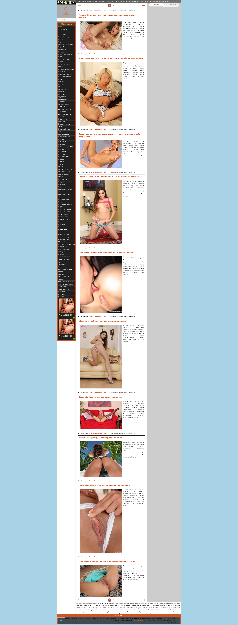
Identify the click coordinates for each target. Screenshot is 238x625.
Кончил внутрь (64, 149)
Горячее (61, 92)
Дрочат (61, 116)
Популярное (156, 4)
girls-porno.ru (138, 620)
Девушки (61, 106)
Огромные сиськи (65, 189)
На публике (62, 179)
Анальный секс (64, 32)
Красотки (62, 152)
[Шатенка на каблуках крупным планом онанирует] (101, 356)
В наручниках (63, 59)
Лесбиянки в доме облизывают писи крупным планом (105, 485)
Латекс (61, 162)
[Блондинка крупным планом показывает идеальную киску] (101, 581)
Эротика (61, 294)
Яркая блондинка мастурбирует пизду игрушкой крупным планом (111, 58)
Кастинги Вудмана (65, 146)
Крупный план (64, 157)
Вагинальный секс (65, 74)
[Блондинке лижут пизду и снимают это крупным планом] (101, 284)
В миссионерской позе (65, 56)
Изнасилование (64, 136)
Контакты (117, 616)
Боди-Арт (62, 47)
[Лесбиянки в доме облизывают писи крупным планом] (101, 521)
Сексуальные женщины (63, 241)
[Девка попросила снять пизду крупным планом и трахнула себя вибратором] (101, 154)
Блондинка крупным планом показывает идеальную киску (107, 561)
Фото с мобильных (65, 284)
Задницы (61, 131)
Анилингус (62, 34)
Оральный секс (64, 194)
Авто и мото (63, 29)
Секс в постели (64, 234)
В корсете (62, 52)
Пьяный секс (63, 219)
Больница (62, 49)
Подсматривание (64, 199)
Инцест (61, 139)
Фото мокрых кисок (66, 281)
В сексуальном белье (64, 65)
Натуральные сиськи (66, 182)
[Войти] (66, 11)
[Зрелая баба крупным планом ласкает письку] (101, 415)
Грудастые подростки (62, 98)
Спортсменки (63, 249)
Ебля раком (62, 119)
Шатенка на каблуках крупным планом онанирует (103, 321)
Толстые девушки (65, 257)
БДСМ (60, 39)
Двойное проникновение (64, 103)
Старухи (61, 252)
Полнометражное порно (65, 206)
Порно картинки (64, 212)
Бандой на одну (64, 37)
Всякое (61, 79)
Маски (60, 167)
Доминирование (64, 114)
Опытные (61, 192)
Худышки (62, 286)
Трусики (61, 264)
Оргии (60, 197)
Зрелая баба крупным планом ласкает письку (101, 397)
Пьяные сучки (63, 217)
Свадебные (62, 229)
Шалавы (61, 291)
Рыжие (61, 227)
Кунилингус (62, 159)
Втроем (61, 82)
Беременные (63, 42)
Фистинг (61, 274)
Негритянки (62, 184)
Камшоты (62, 141)
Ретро (60, 222)
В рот (60, 62)
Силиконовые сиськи (66, 244)
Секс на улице (63, 237)
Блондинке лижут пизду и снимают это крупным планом (106, 252)
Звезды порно (63, 134)
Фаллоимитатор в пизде (65, 271)
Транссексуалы (64, 259)
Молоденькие (63, 174)
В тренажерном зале (66, 69)
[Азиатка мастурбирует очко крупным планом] (101, 459)
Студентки (62, 254)
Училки (61, 267)
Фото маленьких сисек (64, 278)
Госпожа (61, 94)
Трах (60, 262)
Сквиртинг (62, 247)
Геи (59, 87)
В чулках (61, 71)
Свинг (60, 232)
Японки (61, 296)
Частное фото (63, 289)
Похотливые (63, 214)
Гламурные (62, 89)
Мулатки (61, 177)
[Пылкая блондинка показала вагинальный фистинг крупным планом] (101, 35)
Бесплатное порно (65, 44)
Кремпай (61, 154)
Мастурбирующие (65, 169)
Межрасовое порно (66, 172)
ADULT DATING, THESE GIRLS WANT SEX (66, 315)
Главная (61, 27)
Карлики (61, 144)
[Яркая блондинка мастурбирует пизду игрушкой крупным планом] (101, 94)
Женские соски (64, 124)
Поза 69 (61, 202)
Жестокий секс (64, 129)
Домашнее (62, 111)
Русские (61, 224)
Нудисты (61, 187)
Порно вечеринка (65, 209)
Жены (60, 126)
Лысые (60, 164)
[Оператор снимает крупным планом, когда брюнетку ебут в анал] (101, 212)
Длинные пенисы (64, 109)
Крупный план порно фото (98, 10)
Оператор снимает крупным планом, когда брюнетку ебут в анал (110, 176)
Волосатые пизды (65, 77)
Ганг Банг (62, 84)
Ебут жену (62, 121)
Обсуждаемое (171, 4)
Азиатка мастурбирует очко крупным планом (101, 438)
